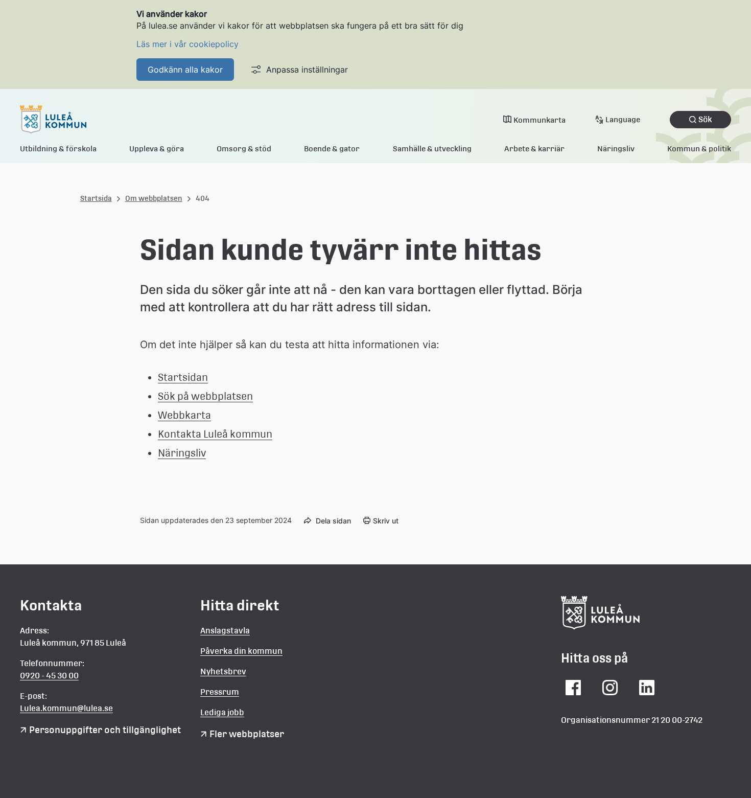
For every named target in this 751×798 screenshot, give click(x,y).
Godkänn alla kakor (185, 69)
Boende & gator (332, 148)
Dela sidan (333, 520)
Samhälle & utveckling (432, 148)
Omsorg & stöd (244, 148)
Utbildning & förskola (58, 148)
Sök (705, 119)
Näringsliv (616, 148)
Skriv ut (385, 520)
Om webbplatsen (153, 198)
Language (622, 119)
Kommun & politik (699, 148)
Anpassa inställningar (307, 69)
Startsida (96, 198)
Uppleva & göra (156, 148)
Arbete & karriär (534, 148)
